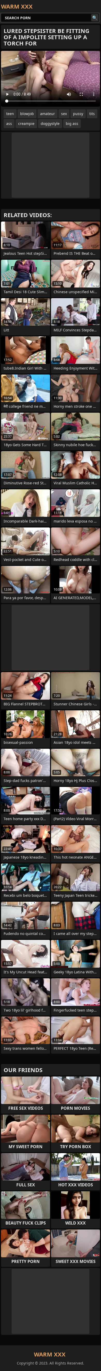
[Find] (94, 17)
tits (92, 113)
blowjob (27, 113)
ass (9, 123)
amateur (47, 113)
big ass (72, 123)
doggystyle (50, 123)
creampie (26, 123)
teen (10, 113)
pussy (78, 113)
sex (64, 113)
